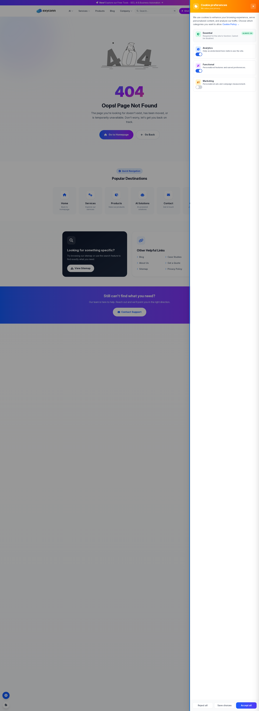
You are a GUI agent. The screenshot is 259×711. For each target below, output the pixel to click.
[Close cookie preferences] (253, 6)
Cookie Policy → (230, 24)
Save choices (224, 705)
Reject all (203, 705)
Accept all (246, 705)
